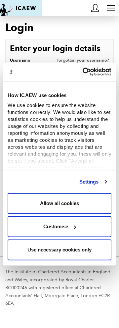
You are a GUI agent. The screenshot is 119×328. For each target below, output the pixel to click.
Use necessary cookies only (59, 249)
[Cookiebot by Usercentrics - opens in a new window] (84, 72)
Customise (55, 226)
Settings (89, 182)
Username (59, 60)
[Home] (21, 8)
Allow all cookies (59, 203)
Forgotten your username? (83, 60)
